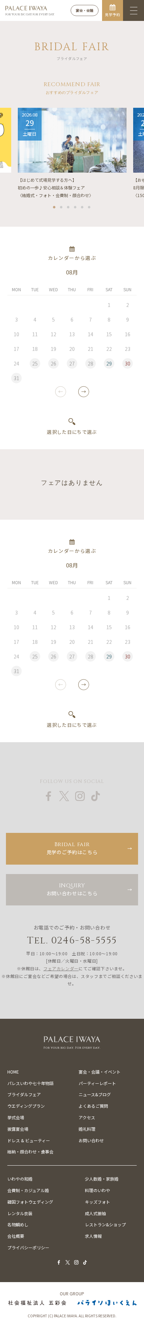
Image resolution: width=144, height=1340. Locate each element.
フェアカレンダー (61, 968)
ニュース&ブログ (95, 1094)
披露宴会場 (17, 1129)
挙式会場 (15, 1117)
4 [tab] (75, 206)
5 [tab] (82, 206)
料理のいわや (97, 1190)
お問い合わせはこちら (72, 889)
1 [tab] (54, 206)
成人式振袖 (95, 1213)
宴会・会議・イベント (100, 1072)
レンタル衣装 (20, 1213)
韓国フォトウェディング (30, 1202)
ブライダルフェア (24, 1094)
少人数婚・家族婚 (101, 1179)
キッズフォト (97, 1202)
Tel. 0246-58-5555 (72, 940)
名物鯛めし (17, 1224)
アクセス (87, 1117)
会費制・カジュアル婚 (28, 1190)
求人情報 (93, 1236)
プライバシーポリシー (28, 1247)
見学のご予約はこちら (72, 848)
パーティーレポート (97, 1083)
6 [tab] (89, 206)
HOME (13, 1072)
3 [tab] (68, 206)
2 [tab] (61, 206)
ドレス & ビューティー (28, 1140)
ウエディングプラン (26, 1106)
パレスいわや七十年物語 (30, 1083)
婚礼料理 (87, 1129)
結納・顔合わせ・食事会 (30, 1151)
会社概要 (15, 1236)
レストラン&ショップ (105, 1224)
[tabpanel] (72, 153)
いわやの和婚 (20, 1179)
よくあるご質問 (93, 1106)
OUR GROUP (72, 1293)
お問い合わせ (91, 1140)
